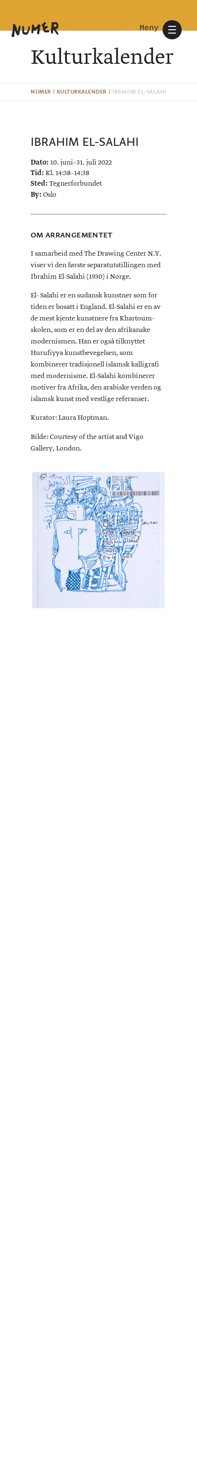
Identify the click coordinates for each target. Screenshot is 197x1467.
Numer (41, 91)
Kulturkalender (82, 91)
